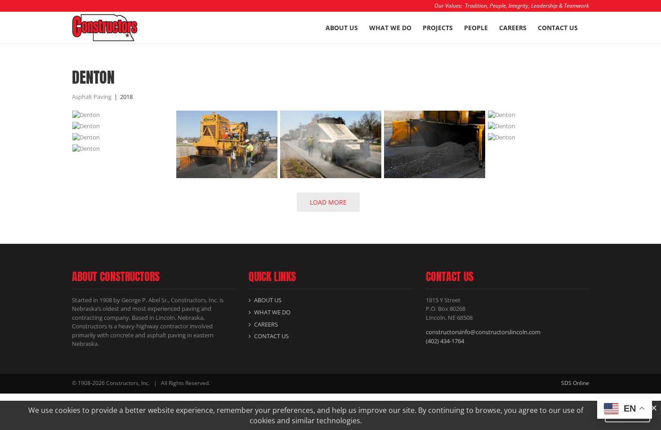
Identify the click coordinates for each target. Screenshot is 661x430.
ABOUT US (267, 300)
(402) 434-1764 (445, 341)
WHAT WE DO (272, 312)
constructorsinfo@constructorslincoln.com (483, 332)
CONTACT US (271, 336)
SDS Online (575, 383)
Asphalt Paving (92, 97)
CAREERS (266, 324)
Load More (328, 202)
